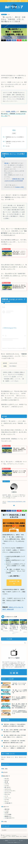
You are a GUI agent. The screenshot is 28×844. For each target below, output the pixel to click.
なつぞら (7, 799)
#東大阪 (6, 163)
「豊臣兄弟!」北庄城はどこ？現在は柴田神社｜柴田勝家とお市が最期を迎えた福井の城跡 (14, 725)
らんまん (7, 785)
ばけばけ (5, 772)
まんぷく (7, 801)
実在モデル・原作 (23, 757)
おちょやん (7, 794)
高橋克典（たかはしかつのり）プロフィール (15, 142)
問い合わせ (21, 840)
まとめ (7, 146)
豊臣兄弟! (7, 809)
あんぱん (7, 778)
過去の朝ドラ (6, 776)
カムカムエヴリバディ (10, 790)
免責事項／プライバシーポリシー (11, 840)
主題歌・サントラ (11, 757)
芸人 (3, 759)
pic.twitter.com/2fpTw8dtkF (16, 180)
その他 (5, 821)
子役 (17, 757)
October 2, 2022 (19, 187)
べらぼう (7, 811)
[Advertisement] (14, 58)
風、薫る (5, 768)
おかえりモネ (8, 792)
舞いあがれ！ (4, 14)
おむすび (7, 780)
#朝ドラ (20, 178)
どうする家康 (8, 814)
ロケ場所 (4, 757)
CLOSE (14, 133)
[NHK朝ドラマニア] (14, 10)
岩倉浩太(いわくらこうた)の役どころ (15, 137)
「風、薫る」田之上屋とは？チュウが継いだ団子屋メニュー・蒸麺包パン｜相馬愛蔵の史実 (14, 747)
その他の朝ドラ (8, 803)
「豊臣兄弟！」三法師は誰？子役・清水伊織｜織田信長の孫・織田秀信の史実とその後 (14, 741)
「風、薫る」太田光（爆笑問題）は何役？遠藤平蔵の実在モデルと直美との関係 (14, 730)
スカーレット (8, 797)
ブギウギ (7, 783)
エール (6, 796)
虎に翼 (6, 782)
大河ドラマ (6, 806)
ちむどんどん (8, 789)
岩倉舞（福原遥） (11, 111)
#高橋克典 (14, 178)
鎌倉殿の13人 (8, 816)
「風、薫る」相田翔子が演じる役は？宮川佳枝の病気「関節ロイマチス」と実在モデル (14, 736)
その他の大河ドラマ (9, 818)
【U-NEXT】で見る (14, 582)
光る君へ (7, 812)
